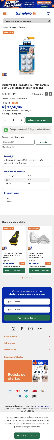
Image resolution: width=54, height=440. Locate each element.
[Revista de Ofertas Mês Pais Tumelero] (26, 381)
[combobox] (27, 20)
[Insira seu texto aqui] (13, 329)
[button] (22, 277)
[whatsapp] (50, 94)
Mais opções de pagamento (12, 114)
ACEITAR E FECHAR (27, 436)
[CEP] (18, 140)
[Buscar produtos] (49, 21)
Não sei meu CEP (8, 147)
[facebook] (46, 94)
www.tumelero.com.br (42, 406)
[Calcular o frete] (44, 142)
